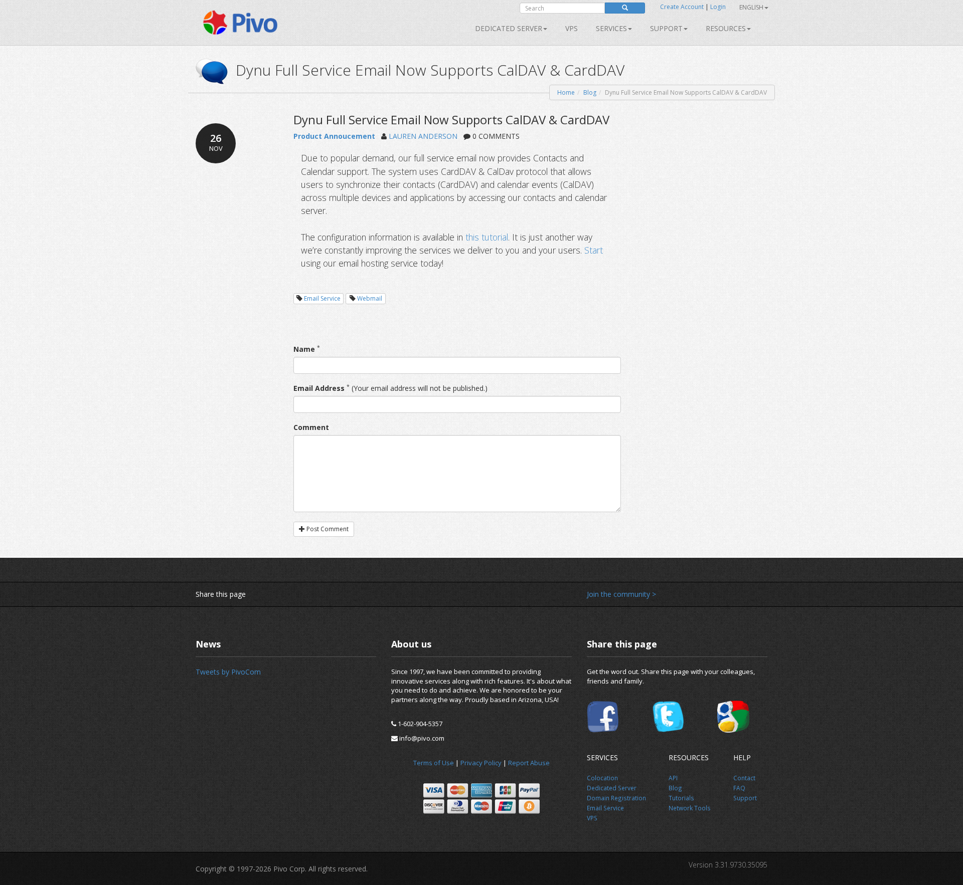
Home (566, 92)
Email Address (319, 388)
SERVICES (611, 28)
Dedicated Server (508, 28)
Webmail (369, 298)
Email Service (322, 298)
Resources (726, 28)
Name (304, 349)
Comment (311, 427)
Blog (589, 92)
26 (216, 142)
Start (593, 250)
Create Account (682, 7)
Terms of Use (433, 762)
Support (666, 28)
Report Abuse (529, 762)
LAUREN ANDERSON (423, 136)
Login (718, 7)
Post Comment (327, 529)
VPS (571, 28)
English (751, 7)
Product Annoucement (334, 136)
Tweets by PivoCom (228, 672)
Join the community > (621, 594)
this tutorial (486, 237)
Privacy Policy (481, 762)
